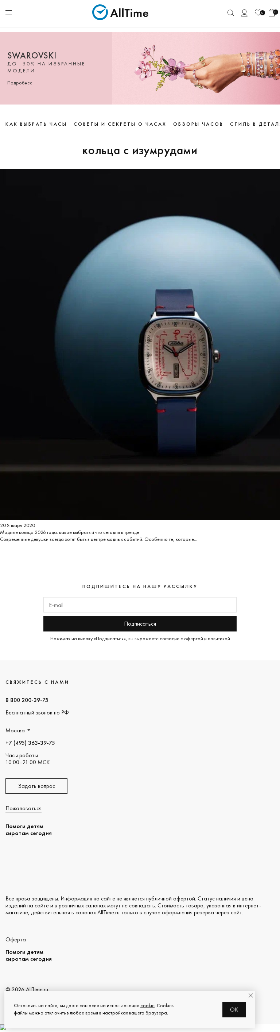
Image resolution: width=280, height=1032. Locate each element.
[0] (258, 13)
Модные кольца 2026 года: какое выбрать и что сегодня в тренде (69, 532)
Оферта (15, 939)
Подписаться (140, 623)
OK (234, 1009)
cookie (147, 1005)
